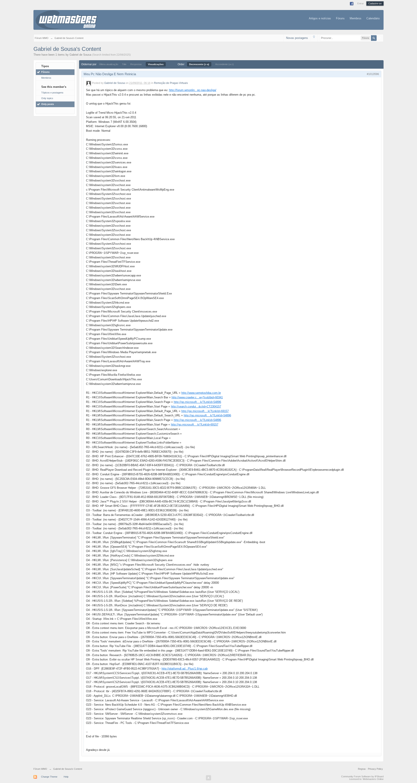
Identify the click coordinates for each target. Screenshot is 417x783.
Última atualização (108, 64)
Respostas (136, 64)
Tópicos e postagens (52, 92)
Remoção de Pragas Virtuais (171, 83)
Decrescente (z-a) (199, 64)
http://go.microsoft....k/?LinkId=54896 (197, 402)
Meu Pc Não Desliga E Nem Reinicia (110, 74)
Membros (355, 18)
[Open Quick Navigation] (314, 38)
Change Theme (49, 776)
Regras (362, 769)
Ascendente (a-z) (224, 64)
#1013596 (373, 74)
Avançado (379, 38)
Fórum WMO (40, 769)
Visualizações (156, 64)
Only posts (47, 104)
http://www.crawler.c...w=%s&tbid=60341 (197, 397)
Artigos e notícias (320, 18)
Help (66, 776)
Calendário (373, 18)
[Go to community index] (67, 19)
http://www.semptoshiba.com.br (201, 392)
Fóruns (340, 18)
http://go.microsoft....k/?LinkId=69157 (205, 411)
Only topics (47, 98)
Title (124, 64)
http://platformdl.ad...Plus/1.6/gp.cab (185, 668)
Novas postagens (297, 38)
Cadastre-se (375, 3)
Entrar (360, 3)
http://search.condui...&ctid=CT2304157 (196, 406)
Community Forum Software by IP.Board (362, 776)
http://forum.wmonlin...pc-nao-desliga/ (192, 90)
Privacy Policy (375, 769)
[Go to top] (208, 777)
